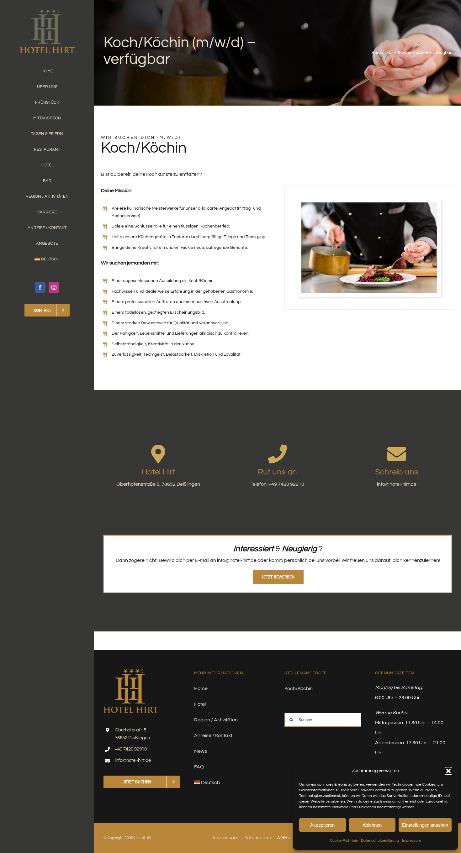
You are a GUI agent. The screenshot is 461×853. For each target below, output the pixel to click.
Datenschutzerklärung (380, 841)
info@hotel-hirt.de (133, 760)
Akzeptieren (322, 825)
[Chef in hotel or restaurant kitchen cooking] (369, 204)
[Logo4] (47, 11)
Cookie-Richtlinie (344, 841)
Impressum (411, 841)
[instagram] (54, 287)
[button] (448, 771)
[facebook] (40, 287)
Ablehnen (372, 825)
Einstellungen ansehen (425, 825)
